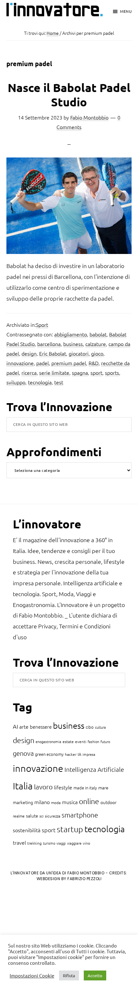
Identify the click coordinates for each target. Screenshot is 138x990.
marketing (23, 802)
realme (19, 815)
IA (79, 754)
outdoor (108, 802)
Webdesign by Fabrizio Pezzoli (69, 878)
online (89, 801)
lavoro (43, 787)
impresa (88, 754)
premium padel (68, 362)
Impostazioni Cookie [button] (32, 975)
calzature (95, 343)
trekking (34, 843)
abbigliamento (70, 334)
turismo (49, 843)
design (29, 353)
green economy (49, 754)
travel (19, 842)
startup (70, 829)
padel (42, 362)
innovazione (20, 362)
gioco (97, 353)
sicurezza (52, 815)
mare (103, 787)
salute (32, 815)
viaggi (61, 843)
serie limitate (54, 372)
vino (86, 843)
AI (15, 726)
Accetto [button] (95, 975)
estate (68, 741)
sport (96, 372)
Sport (42, 324)
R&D (94, 362)
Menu (126, 11)
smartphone (80, 815)
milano (42, 801)
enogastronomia (48, 741)
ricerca (29, 372)
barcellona (49, 343)
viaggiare (74, 843)
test (58, 382)
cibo (90, 727)
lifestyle (63, 787)
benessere (41, 726)
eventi (80, 741)
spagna (80, 372)
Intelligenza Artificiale (94, 769)
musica (70, 801)
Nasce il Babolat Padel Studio (69, 95)
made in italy (85, 788)
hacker (70, 754)
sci (41, 815)
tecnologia (40, 382)
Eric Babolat (52, 353)
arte (24, 726)
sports (112, 372)
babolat (98, 334)
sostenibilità (26, 829)
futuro (105, 741)
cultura (100, 727)
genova (23, 753)
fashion (93, 741)
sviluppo (15, 382)
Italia (23, 785)
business (73, 343)
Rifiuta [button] (69, 975)
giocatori (79, 353)
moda (56, 802)
